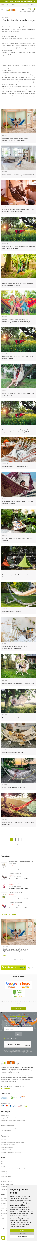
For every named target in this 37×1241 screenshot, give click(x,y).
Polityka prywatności (6, 1205)
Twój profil (3, 1139)
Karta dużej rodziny (6, 1130)
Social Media (30, 4)
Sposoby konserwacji (6, 1189)
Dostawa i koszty (5, 1115)
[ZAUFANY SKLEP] (4, 1098)
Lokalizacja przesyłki (6, 1149)
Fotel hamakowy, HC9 (15, 883)
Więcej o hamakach (6, 1208)
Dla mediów (4, 1198)
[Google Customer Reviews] (23, 1098)
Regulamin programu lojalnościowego (11, 1152)
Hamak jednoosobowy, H (16, 902)
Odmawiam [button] (22, 1233)
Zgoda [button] (22, 1230)
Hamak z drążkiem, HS (15, 873)
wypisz (15, 1038)
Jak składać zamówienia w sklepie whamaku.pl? (13, 1169)
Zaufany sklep (4, 1210)
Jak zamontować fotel (6, 1181)
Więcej (4, 955)
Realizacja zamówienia (7, 1147)
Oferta (2, 1216)
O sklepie (3, 1164)
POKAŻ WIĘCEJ (18, 1053)
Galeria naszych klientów (7, 1125)
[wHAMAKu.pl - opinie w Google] (11, 985)
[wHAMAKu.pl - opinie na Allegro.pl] (25, 985)
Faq (2, 1161)
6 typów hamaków (6, 1176)
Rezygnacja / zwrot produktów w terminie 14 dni (13, 1118)
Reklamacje (4, 1171)
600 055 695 (5, 1088)
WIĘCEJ (28, 1)
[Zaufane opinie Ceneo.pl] (14, 1098)
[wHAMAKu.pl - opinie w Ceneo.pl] (18, 993)
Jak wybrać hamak (5, 1174)
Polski (4, 4)
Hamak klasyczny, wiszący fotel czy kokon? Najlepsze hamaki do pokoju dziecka (16, 950)
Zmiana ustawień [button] (22, 1236)
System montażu (5, 1179)
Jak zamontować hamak (7, 1184)
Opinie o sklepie (5, 1218)
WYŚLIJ (18, 1034)
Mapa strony (4, 1213)
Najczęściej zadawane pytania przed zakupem (13, 1120)
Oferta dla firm (4, 1200)
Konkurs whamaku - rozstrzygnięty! (9, 1128)
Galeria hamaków (5, 1123)
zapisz (7, 1038)
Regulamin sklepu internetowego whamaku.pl (12, 1142)
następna (17, 844)
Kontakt (13, 4)
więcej (17, 1008)
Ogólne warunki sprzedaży (8, 1144)
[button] (23, 10)
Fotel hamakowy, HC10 (15, 892)
